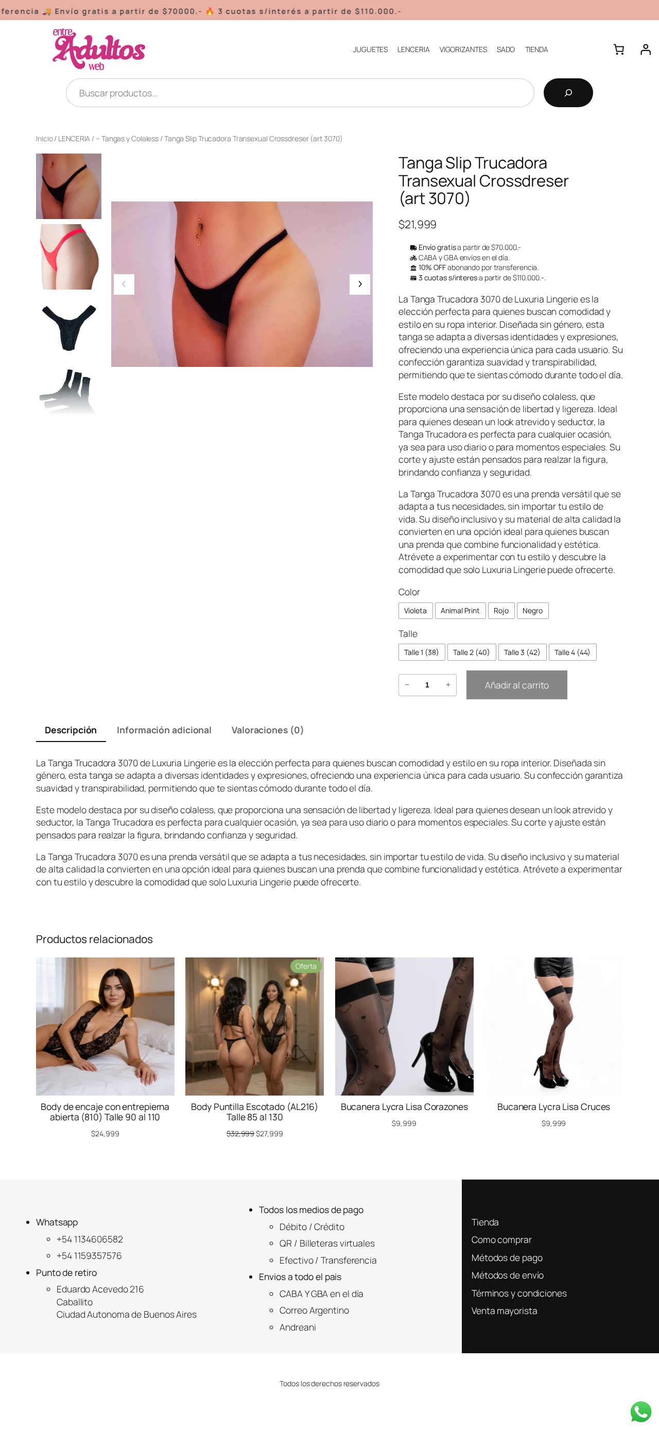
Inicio (44, 138)
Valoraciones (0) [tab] (268, 730)
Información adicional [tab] (164, 730)
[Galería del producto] (242, 284)
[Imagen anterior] (124, 284)
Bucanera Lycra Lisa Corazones (404, 1107)
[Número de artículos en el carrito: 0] (618, 49)
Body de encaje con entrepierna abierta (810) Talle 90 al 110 (105, 1112)
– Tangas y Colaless (127, 138)
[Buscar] (568, 92)
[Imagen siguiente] (360, 284)
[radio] (415, 610)
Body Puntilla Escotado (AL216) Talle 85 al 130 (254, 1112)
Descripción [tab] (71, 730)
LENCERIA (74, 138)
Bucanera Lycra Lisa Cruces (553, 1107)
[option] (68, 257)
